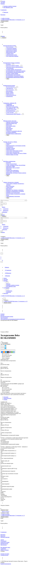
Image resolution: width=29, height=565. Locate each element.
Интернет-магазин (5, 537)
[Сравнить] (4, 348)
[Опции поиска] (2, 202)
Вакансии (3, 535)
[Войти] (1, 255)
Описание (5, 397)
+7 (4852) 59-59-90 (5, 18)
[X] (8, 352)
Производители (4, 543)
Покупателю (4, 544)
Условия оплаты (4, 555)
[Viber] (10, 352)
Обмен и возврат (5, 550)
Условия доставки (5, 553)
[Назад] (7, 282)
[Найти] (5, 204)
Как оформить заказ (5, 547)
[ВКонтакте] (2, 352)
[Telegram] (14, 352)
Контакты (3, 534)
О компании (3, 532)
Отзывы (5, 399)
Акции (2, 539)
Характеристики (7, 398)
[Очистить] (26, 200)
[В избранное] (4, 346)
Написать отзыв (4, 510)
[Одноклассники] (4, 352)
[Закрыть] (2, 262)
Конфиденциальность (6, 563)
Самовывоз (3, 548)
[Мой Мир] (6, 352)
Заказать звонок (4, 21)
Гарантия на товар (5, 542)
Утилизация (3, 541)
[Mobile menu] (2, 231)
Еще (8, 78)
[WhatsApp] (12, 352)
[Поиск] (2, 253)
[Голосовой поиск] (2, 204)
